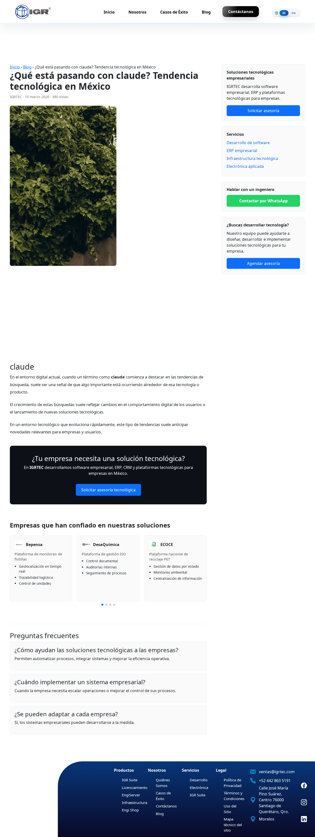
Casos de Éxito (174, 12)
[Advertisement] (108, 317)
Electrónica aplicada (245, 166)
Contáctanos (240, 11)
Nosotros (137, 12)
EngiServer (131, 794)
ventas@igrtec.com (277, 771)
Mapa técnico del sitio (233, 825)
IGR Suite (129, 779)
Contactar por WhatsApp (263, 201)
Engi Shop (130, 809)
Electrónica (199, 787)
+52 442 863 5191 (275, 780)
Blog (206, 12)
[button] (102, 605)
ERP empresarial (242, 150)
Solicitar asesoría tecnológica (108, 490)
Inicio (109, 12)
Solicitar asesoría (263, 110)
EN (294, 13)
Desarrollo (198, 779)
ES (284, 13)
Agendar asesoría (263, 263)
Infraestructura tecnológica (252, 158)
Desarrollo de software (248, 142)
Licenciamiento (134, 787)
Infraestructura (134, 802)
